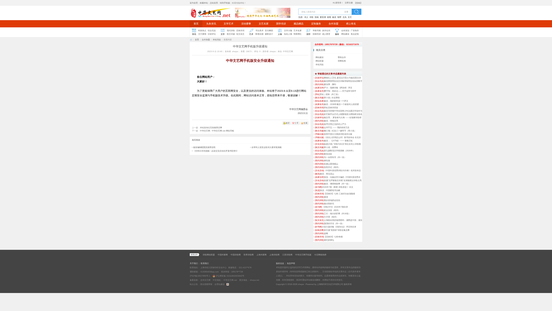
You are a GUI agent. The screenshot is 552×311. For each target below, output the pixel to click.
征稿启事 (319, 230)
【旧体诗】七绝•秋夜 (333, 237)
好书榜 (318, 227)
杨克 (334, 17)
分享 (297, 123)
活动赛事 (246, 23)
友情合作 (194, 255)
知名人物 (288, 34)
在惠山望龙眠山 (331, 164)
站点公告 (194, 284)
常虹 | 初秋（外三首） (330, 94)
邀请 (288, 123)
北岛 (345, 17)
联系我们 (205, 263)
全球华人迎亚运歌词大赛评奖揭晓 (266, 147)
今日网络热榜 (320, 255)
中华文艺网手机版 (303, 255)
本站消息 (217, 39)
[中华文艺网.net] (240, 13)
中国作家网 (223, 255)
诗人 (306, 17)
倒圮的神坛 (329, 240)
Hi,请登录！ (338, 3)
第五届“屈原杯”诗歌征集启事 (337, 230)
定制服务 (316, 23)
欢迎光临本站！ (239, 3)
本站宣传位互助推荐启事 (211, 127)
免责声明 (291, 263)
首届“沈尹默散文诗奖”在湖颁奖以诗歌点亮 (343, 180)
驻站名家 (319, 101)
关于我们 (194, 263)
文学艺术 (228, 23)
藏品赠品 (298, 23)
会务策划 (345, 30)
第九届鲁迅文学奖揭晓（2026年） (339, 150)
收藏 (305, 123)
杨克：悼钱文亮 (331, 121)
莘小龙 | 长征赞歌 (332, 97)
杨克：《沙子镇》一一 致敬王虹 (338, 141)
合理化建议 (219, 284)
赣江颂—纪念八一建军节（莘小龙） (340, 131)
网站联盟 (320, 61)
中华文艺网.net (191, 40)
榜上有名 (351, 23)
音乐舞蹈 (269, 30)
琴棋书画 (317, 30)
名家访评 (319, 88)
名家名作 (319, 91)
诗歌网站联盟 (209, 255)
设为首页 (194, 3)
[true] (357, 12)
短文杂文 (240, 34)
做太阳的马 (329, 203)
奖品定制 (355, 34)
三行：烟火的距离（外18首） (337, 213)
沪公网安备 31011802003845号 (230, 276)
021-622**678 (245, 267)
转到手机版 (225, 3)
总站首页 (214, 3)
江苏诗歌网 (287, 255)
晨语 (326, 197)
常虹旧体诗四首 (331, 107)
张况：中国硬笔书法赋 (330, 190)
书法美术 (259, 30)
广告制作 (355, 30)
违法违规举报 (206, 284)
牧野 (339, 17)
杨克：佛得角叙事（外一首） (337, 184)
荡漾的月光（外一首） (334, 223)
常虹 (317, 94)
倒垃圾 (327, 160)
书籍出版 (319, 134)
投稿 (317, 17)
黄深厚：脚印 (330, 84)
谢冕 (329, 17)
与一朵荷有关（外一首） (335, 157)
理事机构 (342, 61)
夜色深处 (328, 154)
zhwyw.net (254, 280)
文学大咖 (288, 30)
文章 (346, 12)
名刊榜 (318, 187)
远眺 (326, 233)
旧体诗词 (240, 30)
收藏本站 (204, 3)
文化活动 (319, 144)
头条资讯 (211, 23)
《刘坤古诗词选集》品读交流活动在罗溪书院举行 (215, 151)
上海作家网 (261, 255)
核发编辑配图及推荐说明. (204, 147)
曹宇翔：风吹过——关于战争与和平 (340, 91)
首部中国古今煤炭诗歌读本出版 (338, 134)
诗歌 (311, 17)
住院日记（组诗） (332, 167)
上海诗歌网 (274, 255)
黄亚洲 (323, 17)
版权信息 (280, 263)
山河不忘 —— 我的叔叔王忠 (336, 127)
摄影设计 (269, 34)
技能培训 (317, 34)
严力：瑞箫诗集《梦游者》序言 (338, 88)
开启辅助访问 (353, 2)
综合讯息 (212, 30)
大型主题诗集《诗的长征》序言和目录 (339, 227)
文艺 (350, 17)
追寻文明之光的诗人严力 (335, 124)
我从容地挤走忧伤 (332, 200)
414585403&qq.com (209, 272)
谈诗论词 (326, 30)
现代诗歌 (231, 30)
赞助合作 (342, 57)
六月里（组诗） (331, 217)
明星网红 (298, 34)
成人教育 (326, 34)
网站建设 (345, 34)
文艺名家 (264, 23)
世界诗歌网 (249, 255)
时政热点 (202, 30)
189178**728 (237, 272)
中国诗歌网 (236, 255)
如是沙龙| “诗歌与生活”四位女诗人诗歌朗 (342, 144)
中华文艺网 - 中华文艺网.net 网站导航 (217, 131)
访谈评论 (212, 34)
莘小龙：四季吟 (331, 147)
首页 (196, 23)
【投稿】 (358, 3)
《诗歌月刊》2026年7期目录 (335, 207)
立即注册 (349, 3)
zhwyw (235, 51)
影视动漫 (259, 34)
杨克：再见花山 (327, 174)
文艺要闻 (202, 34)
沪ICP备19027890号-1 (200, 276)
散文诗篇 (231, 34)
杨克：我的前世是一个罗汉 (336, 101)
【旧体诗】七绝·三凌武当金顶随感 (339, 194)
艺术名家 (298, 30)
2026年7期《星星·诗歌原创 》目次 (337, 187)
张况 (317, 190)
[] (319, 78)
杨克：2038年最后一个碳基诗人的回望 (341, 104)
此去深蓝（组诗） (332, 210)
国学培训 (281, 23)
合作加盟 (333, 23)
